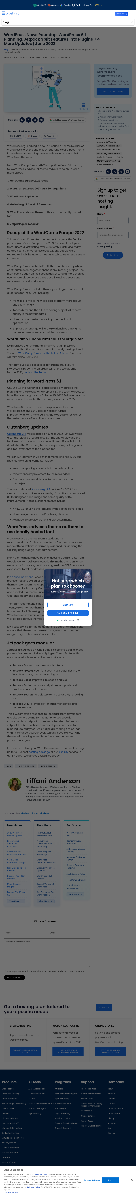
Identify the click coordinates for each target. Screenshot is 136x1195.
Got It (110, 1180)
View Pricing (121, 14)
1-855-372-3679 (69, 613)
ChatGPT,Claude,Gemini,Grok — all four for (69, 5)
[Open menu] (132, 13)
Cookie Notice (11, 1192)
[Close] (132, 1180)
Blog (6, 22)
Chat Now (68, 604)
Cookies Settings (92, 1180)
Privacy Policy (33, 1187)
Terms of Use (41, 1174)
